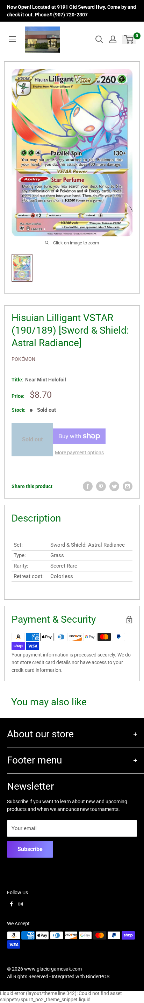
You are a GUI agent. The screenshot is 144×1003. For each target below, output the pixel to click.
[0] (129, 39)
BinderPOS (97, 976)
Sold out (32, 439)
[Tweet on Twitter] (114, 486)
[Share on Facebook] (88, 486)
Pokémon (23, 359)
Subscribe (30, 849)
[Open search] (99, 39)
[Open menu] (12, 39)
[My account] (112, 39)
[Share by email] (127, 486)
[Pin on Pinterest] (101, 486)
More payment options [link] (79, 452)
